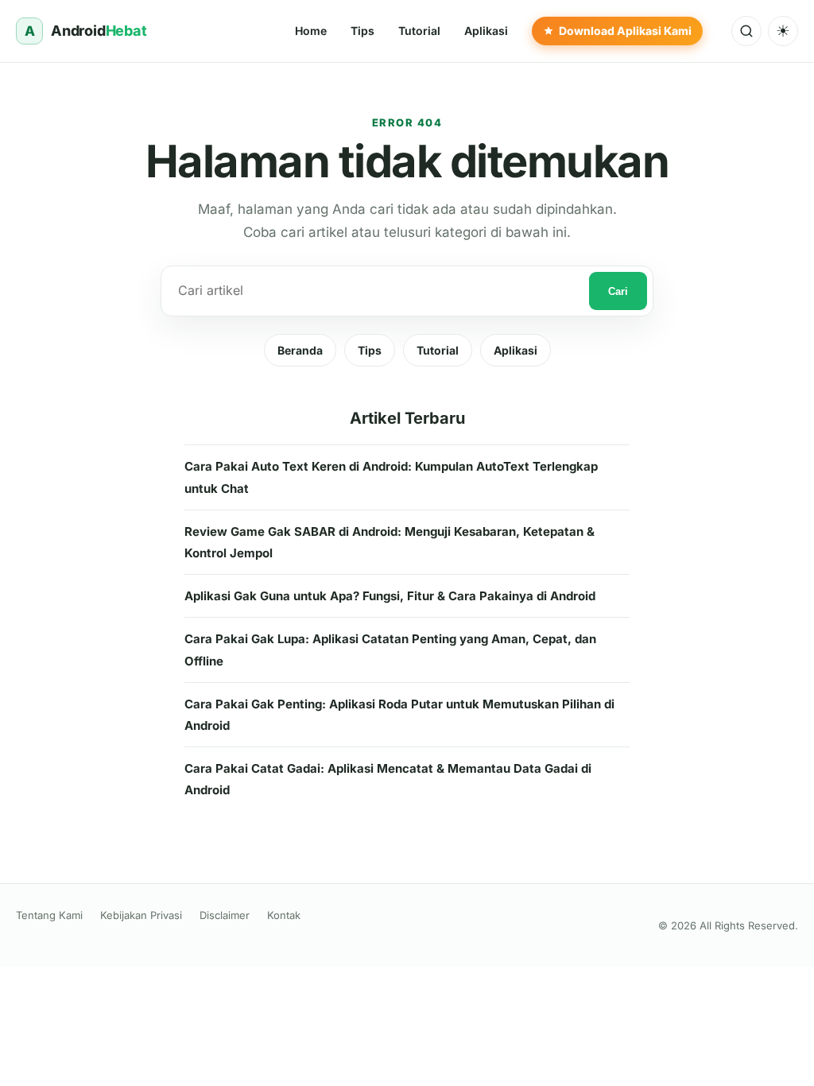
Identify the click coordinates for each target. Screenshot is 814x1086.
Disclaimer (225, 915)
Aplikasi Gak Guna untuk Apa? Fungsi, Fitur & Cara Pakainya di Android (389, 595)
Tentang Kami (49, 915)
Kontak (283, 915)
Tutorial (438, 350)
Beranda (300, 350)
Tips (370, 350)
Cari (618, 291)
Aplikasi (515, 350)
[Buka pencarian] (746, 31)
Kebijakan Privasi (141, 915)
